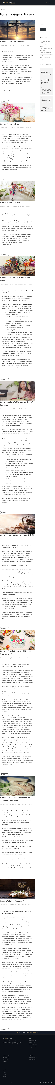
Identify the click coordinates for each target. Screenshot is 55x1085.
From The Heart (32, 1047)
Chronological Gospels (33, 1044)
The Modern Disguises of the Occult (46, 82)
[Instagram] (46, 1082)
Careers (4, 1074)
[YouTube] (43, 1082)
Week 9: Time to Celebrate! (12, 41)
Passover (29, 45)
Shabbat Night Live (32, 1040)
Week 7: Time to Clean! (10, 202)
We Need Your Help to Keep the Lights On (46, 100)
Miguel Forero (44, 89)
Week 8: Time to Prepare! (11, 124)
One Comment (22, 804)
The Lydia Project (6, 1057)
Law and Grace (32, 1053)
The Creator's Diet (32, 1059)
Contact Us (5, 1072)
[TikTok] (48, 1082)
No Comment (21, 45)
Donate (4, 1069)
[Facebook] (41, 1082)
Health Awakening (32, 1046)
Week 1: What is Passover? (12, 901)
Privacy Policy (5, 1076)
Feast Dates (5, 1059)
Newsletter (5, 1061)
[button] (46, 2)
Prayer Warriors (6, 1053)
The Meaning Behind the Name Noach (46, 109)
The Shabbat (31, 1055)
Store (4, 1070)
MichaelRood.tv (32, 1042)
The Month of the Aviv (33, 1057)
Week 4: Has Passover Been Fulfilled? (17, 535)
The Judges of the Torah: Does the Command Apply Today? (46, 54)
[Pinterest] (51, 1082)
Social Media (5, 1063)
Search (41, 24)
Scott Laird (13, 45)
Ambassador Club (6, 1055)
